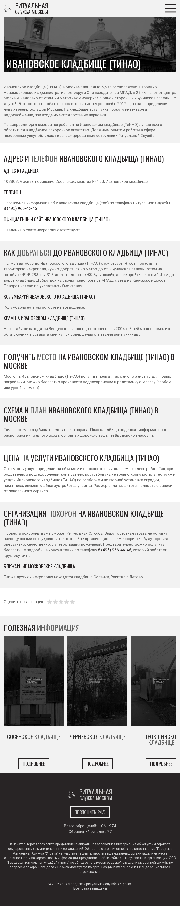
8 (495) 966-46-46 (20, 208)
